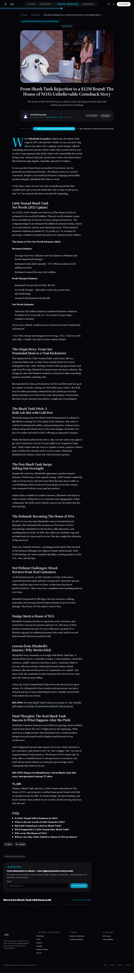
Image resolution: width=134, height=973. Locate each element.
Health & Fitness (42, 949)
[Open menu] (5, 4)
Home (38, 939)
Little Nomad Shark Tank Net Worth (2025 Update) (54, 129)
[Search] (109, 4)
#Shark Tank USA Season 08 (15, 856)
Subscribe (80, 886)
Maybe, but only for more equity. (41, 339)
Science (39, 943)
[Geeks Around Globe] (6, 934)
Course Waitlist (108, 939)
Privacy (112, 965)
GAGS (33, 4)
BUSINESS (89, 4)
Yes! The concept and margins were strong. (36, 335)
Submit (62, 339)
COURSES (46, 4)
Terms (120, 965)
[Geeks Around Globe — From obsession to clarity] (12, 4)
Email (9, 881)
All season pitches (81, 900)
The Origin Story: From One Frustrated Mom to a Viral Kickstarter (103, 129)
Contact (125, 4)
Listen (106, 116)
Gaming (39, 946)
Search (38, 953)
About (105, 965)
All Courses (107, 936)
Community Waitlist (76, 939)
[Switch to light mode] (114, 4)
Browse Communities (77, 936)
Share (10, 844)
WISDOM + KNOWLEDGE (68, 4)
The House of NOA (63, 212)
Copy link (21, 844)
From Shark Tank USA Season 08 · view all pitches (40, 21)
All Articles (40, 936)
